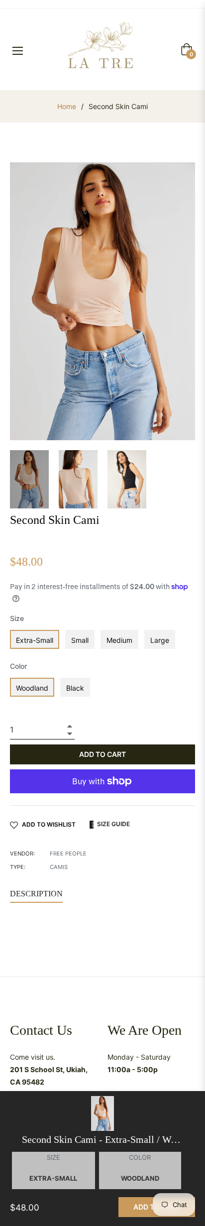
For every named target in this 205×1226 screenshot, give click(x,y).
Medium (119, 640)
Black (75, 688)
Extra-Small (34, 640)
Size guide (113, 824)
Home (66, 106)
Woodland (32, 688)
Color (18, 666)
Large (159, 640)
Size (17, 618)
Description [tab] (36, 893)
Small (80, 640)
